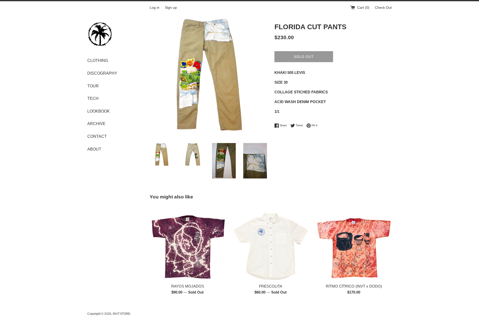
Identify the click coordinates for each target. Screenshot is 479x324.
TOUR (93, 86)
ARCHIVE (96, 124)
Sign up (171, 7)
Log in (154, 7)
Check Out (383, 7)
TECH (93, 98)
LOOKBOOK (98, 111)
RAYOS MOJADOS (187, 286)
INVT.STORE (121, 314)
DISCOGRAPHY (102, 73)
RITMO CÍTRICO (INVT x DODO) (354, 286)
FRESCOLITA (270, 286)
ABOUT (94, 149)
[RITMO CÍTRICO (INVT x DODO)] (354, 243)
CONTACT (97, 136)
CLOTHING (97, 60)
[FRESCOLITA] (270, 243)
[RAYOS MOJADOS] (187, 243)
